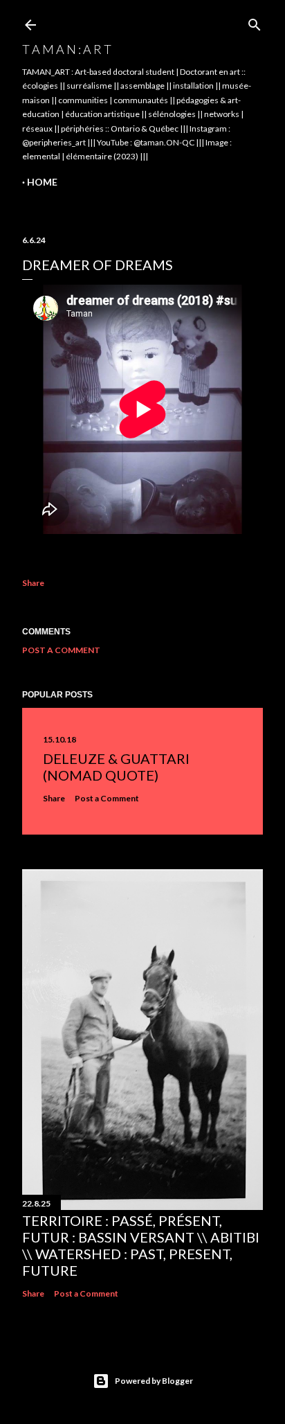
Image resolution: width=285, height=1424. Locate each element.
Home (42, 182)
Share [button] (33, 583)
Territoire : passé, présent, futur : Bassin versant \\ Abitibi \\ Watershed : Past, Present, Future (140, 1245)
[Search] (254, 21)
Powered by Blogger (154, 1381)
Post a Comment (61, 650)
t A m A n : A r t (66, 49)
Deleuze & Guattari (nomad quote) (116, 766)
